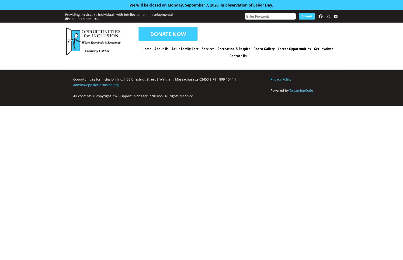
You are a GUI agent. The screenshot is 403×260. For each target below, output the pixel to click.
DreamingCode (301, 90)
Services (208, 48)
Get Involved (324, 48)
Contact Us (238, 55)
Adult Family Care (185, 48)
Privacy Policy (281, 79)
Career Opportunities (294, 48)
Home (146, 48)
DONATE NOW (168, 33)
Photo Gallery (264, 48)
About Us (161, 48)
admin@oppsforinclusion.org (96, 85)
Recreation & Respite (234, 48)
